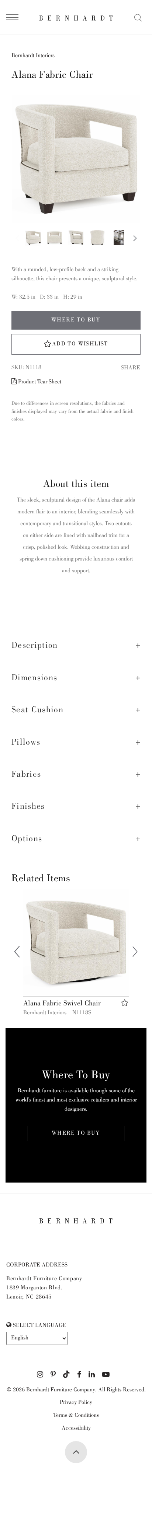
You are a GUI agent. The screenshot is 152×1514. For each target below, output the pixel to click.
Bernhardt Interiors (33, 56)
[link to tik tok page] (66, 1375)
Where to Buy (76, 320)
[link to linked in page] (91, 1375)
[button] (76, 646)
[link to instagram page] (40, 1375)
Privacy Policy (76, 1403)
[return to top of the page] (76, 1452)
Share (130, 368)
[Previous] (17, 953)
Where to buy (76, 1134)
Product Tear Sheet (39, 382)
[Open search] (138, 17)
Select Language (38, 1326)
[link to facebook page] (79, 1375)
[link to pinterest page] (53, 1375)
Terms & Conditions (76, 1416)
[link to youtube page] (106, 1375)
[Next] (135, 953)
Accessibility (76, 1429)
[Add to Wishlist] (125, 1003)
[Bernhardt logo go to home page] (76, 18)
